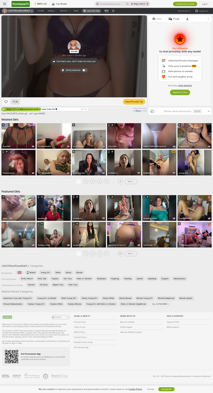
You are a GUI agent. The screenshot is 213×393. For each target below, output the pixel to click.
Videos (52, 10)
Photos (65, 10)
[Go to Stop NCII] (59, 376)
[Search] (127, 4)
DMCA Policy (79, 332)
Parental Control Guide (83, 342)
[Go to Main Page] (20, 4)
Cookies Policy (80, 337)
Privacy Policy (80, 322)
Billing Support (173, 327)
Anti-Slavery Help (81, 347)
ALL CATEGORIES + (160, 304)
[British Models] (19, 272)
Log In (204, 4)
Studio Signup (126, 327)
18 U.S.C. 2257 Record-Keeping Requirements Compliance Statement (182, 376)
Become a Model (127, 322)
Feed (76, 10)
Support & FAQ (173, 322)
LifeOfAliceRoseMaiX (14, 265)
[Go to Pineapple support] (46, 376)
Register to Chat (180, 92)
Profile (41, 10)
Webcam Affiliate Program (131, 332)
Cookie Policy (135, 389)
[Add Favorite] (6, 102)
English (58, 317)
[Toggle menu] (4, 4)
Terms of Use (79, 327)
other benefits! (185, 85)
